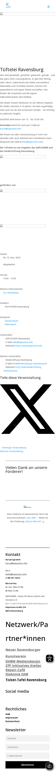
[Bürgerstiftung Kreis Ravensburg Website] (23, 191)
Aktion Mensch (33, 521)
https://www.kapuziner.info (28, 345)
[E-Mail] (1, 444)
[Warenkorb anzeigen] (45, 6)
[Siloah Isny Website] (23, 226)
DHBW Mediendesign (23, 661)
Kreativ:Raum (11, 320)
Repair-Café (15, 670)
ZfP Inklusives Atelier (23, 665)
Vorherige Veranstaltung (14, 447)
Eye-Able (31, 517)
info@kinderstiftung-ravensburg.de (29, 363)
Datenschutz (13, 721)
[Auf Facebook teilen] (1, 382)
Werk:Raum (10, 324)
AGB (8, 714)
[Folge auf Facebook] (6, 698)
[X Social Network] (27, 433)
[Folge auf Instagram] (12, 698)
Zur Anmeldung (10, 292)
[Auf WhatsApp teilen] (1, 440)
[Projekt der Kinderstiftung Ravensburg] (23, 157)
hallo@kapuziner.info (22, 342)
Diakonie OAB (17, 674)
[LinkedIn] (1, 436)
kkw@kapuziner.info (32, 141)
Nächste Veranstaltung (11, 451)
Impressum (12, 717)
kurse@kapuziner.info (10, 128)
